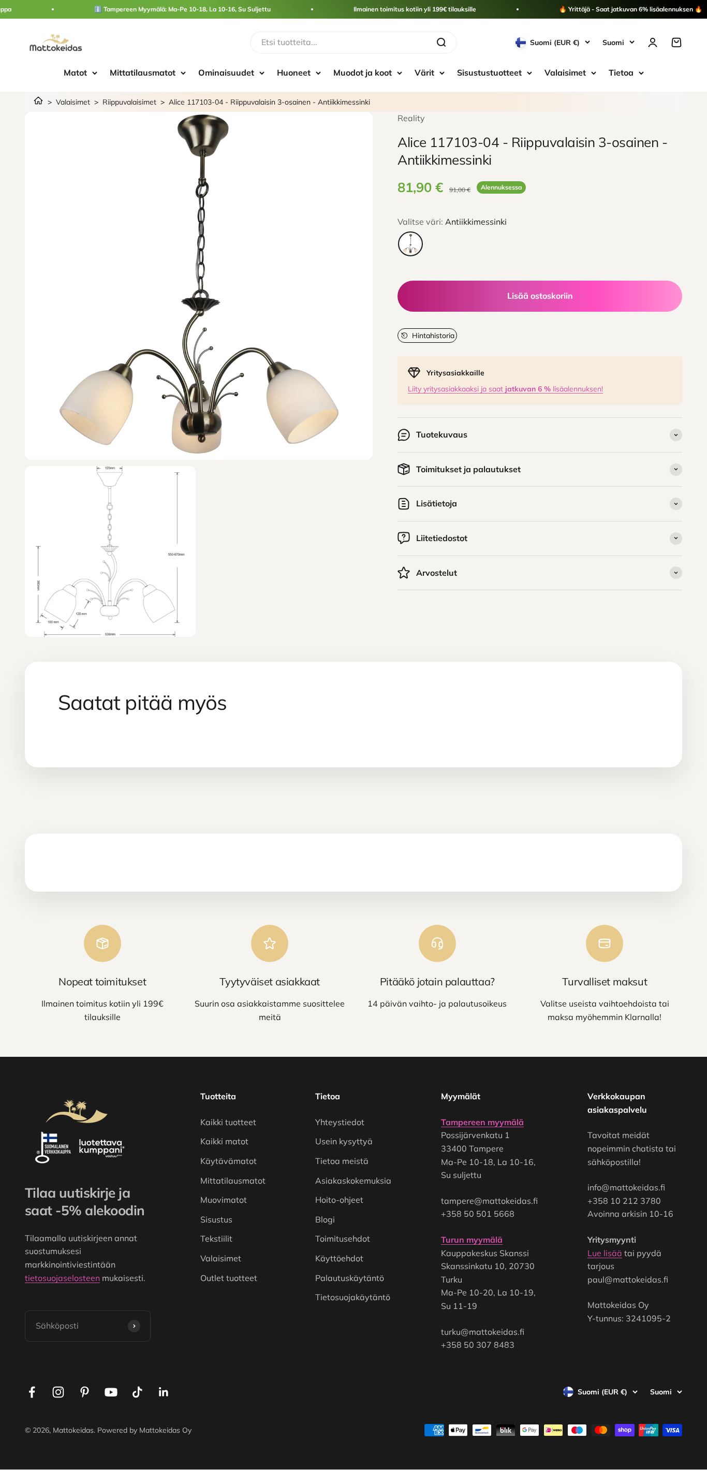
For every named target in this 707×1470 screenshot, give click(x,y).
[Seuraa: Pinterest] (85, 1392)
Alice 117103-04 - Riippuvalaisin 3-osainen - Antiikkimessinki (269, 102)
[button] (427, 335)
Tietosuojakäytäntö (352, 1297)
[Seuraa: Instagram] (58, 1392)
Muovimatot (223, 1200)
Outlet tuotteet (228, 1278)
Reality (411, 118)
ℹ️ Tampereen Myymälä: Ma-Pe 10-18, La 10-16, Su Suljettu (182, 9)
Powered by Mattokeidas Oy (144, 1430)
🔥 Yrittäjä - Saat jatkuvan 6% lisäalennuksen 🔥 (630, 9)
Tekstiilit (216, 1238)
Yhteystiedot (339, 1122)
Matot (75, 72)
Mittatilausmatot (142, 72)
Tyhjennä (408, 42)
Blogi (325, 1219)
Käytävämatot (228, 1161)
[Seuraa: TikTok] (137, 1392)
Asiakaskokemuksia (353, 1180)
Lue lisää (604, 1253)
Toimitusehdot (342, 1238)
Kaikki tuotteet (228, 1122)
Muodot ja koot (362, 72)
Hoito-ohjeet (339, 1200)
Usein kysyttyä (344, 1141)
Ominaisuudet (226, 72)
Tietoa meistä (342, 1161)
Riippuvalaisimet (129, 102)
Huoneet (294, 72)
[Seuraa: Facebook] (32, 1392)
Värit (424, 72)
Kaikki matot (224, 1141)
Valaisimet (565, 72)
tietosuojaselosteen (62, 1278)
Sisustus (216, 1219)
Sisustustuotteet (489, 72)
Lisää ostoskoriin (540, 295)
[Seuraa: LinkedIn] (164, 1392)
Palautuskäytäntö (349, 1278)
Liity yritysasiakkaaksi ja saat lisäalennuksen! (505, 388)
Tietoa (621, 72)
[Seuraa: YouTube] (111, 1392)
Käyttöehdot (339, 1258)
